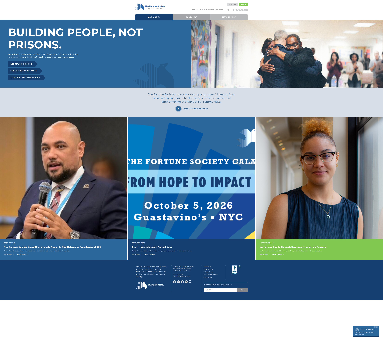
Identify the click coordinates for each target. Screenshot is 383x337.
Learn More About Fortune (195, 109)
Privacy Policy (209, 272)
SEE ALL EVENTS (150, 254)
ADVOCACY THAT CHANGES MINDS (25, 78)
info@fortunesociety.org (181, 276)
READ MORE (8, 254)
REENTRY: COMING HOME (21, 64)
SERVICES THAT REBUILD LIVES (23, 71)
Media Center (208, 269)
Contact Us (207, 266)
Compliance (208, 277)
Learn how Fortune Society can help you (364, 333)
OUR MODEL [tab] (154, 17)
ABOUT (194, 10)
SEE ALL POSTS (277, 254)
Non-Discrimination (211, 275)
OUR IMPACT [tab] (191, 17)
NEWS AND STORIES (206, 10)
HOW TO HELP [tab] (229, 17)
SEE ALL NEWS (21, 254)
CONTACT (219, 10)
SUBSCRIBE (232, 4)
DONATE (243, 4)
